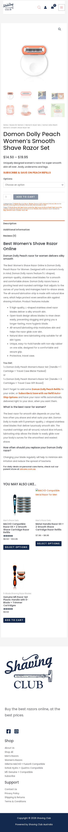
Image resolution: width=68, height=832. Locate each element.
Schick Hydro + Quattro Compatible (24, 768)
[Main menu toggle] (61, 7)
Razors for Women (17, 125)
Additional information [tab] (16, 229)
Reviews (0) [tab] (9, 235)
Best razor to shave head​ (43, 207)
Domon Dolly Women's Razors (44, 204)
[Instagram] (16, 731)
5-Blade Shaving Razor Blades (23, 204)
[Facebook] (8, 731)
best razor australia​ (27, 207)
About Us (9, 747)
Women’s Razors (13, 760)
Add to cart (25, 196)
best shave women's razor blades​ (27, 209)
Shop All (9, 752)
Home (5, 125)
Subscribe (10, 776)
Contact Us (11, 789)
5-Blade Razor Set (14, 207)
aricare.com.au (28, 469)
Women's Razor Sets (33, 125)
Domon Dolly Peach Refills (46, 389)
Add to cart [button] (14, 620)
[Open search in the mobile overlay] (39, 7)
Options (7, 178)
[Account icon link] (45, 7)
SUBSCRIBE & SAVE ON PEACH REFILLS (27, 172)
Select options (16, 547)
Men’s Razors (12, 756)
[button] (59, 29)
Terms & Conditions (15, 801)
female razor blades (14, 210)
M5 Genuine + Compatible (19, 772)
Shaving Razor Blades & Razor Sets (20, 205)
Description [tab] (9, 223)
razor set (25, 210)
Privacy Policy (12, 793)
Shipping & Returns (15, 797)
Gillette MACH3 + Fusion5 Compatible (25, 764)
